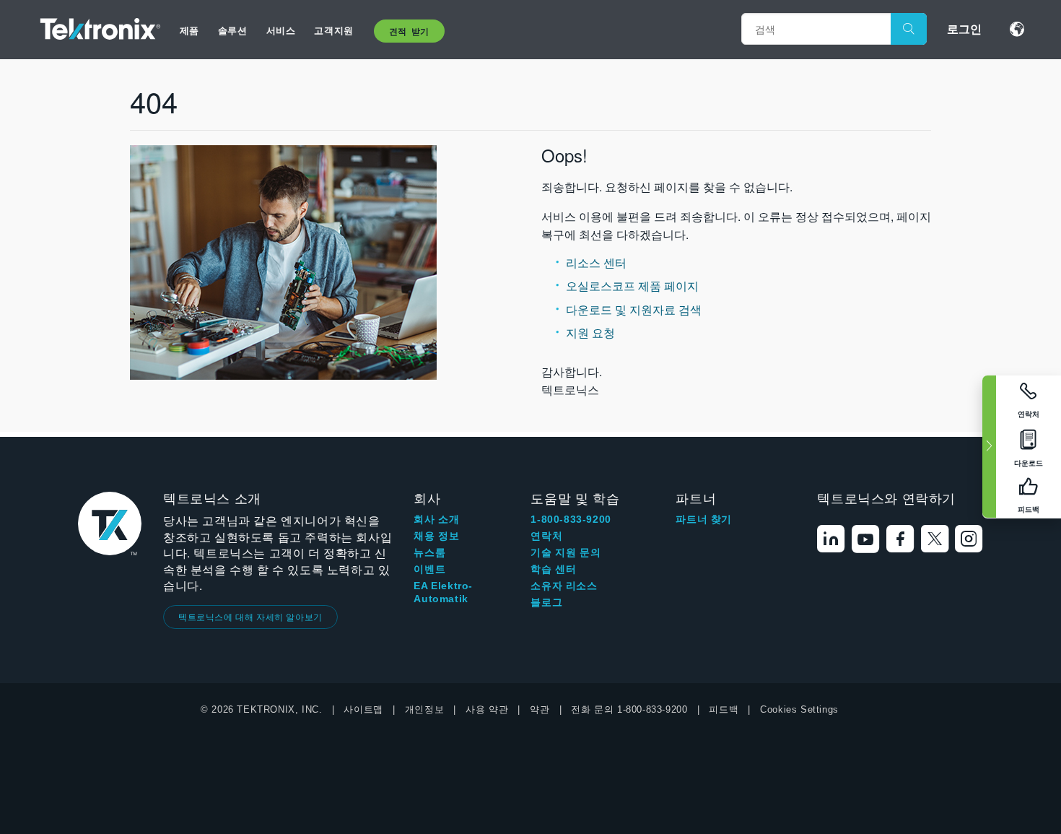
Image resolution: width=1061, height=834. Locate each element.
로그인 (964, 28)
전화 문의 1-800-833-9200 (629, 709)
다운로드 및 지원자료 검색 (634, 309)
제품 (189, 30)
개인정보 (424, 709)
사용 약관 (487, 709)
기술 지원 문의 (565, 552)
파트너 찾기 (704, 519)
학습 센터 (553, 569)
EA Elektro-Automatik (443, 592)
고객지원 (333, 30)
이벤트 (429, 569)
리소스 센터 (596, 262)
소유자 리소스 (563, 585)
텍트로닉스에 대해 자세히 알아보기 (250, 616)
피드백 (723, 709)
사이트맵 (363, 709)
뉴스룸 (429, 552)
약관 (539, 709)
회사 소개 (436, 519)
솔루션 (233, 30)
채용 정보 (436, 536)
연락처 (546, 536)
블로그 (546, 602)
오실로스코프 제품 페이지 (632, 285)
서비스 (281, 30)
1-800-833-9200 (570, 519)
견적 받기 (409, 31)
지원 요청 (590, 332)
